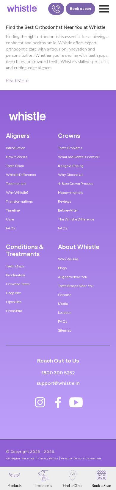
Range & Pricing (71, 165)
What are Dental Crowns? (78, 157)
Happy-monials (70, 192)
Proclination (15, 275)
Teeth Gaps (15, 266)
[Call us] (56, 9)
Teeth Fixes (15, 165)
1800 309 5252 (58, 373)
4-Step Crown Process (75, 183)
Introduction (15, 148)
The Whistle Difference (76, 219)
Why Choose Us (70, 174)
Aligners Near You (72, 277)
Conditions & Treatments (25, 250)
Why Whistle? (17, 192)
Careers (64, 294)
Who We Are (68, 259)
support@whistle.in (58, 383)
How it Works (16, 157)
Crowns (69, 135)
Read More (17, 80)
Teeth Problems (70, 148)
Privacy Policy (47, 458)
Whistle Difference (21, 174)
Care (10, 219)
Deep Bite (13, 293)
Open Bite (13, 302)
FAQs (10, 228)
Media (63, 303)
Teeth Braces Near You (76, 285)
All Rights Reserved (20, 458)
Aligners (17, 135)
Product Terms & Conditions (81, 458)
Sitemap (64, 330)
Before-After (68, 210)
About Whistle (78, 246)
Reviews (64, 201)
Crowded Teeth (18, 284)
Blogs (62, 268)
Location (64, 312)
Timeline (13, 210)
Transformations (19, 201)
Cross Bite (14, 310)
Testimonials (16, 183)
